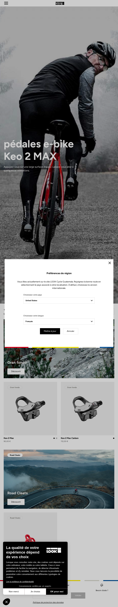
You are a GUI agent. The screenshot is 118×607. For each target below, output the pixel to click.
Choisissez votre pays (32, 295)
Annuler (70, 331)
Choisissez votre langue (33, 316)
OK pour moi (56, 591)
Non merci (14, 591)
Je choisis (35, 591)
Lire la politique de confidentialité (20, 582)
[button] (6, 601)
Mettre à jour (50, 331)
